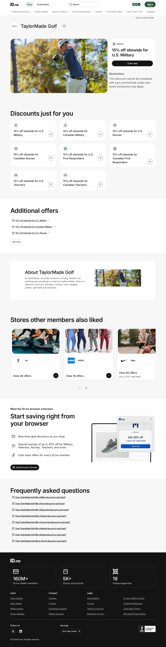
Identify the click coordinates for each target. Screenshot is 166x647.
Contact (52, 603)
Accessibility (93, 598)
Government (43, 4)
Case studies (16, 598)
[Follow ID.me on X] (13, 631)
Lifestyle (98, 12)
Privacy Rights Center (133, 598)
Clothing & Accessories (20, 12)
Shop (29, 4)
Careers (52, 598)
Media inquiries (56, 614)
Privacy (90, 603)
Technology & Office (114, 12)
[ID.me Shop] (16, 4)
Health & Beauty (41, 12)
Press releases (17, 614)
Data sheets (16, 603)
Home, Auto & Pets (135, 12)
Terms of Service (95, 608)
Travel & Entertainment (81, 12)
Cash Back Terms (131, 608)
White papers (16, 608)
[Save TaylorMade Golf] (64, 26)
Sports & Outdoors (60, 12)
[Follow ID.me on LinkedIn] (20, 631)
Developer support (58, 608)
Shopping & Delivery (155, 12)
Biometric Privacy (95, 614)
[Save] (55, 333)
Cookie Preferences (132, 603)
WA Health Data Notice (134, 614)
